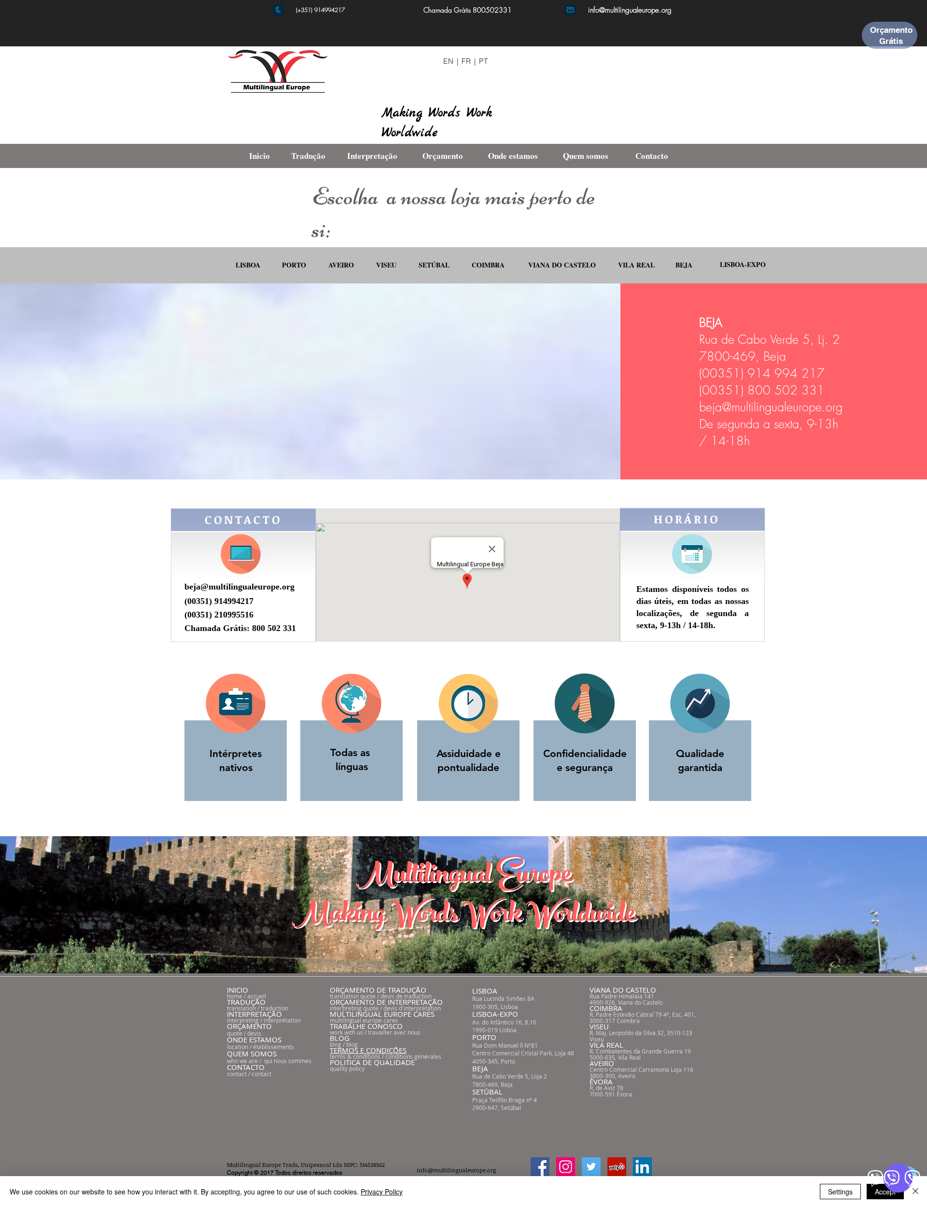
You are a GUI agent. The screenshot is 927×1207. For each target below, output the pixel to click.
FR (467, 61)
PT (484, 61)
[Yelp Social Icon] (616, 1166)
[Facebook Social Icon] (540, 1166)
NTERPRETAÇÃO (255, 1014)
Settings (840, 1191)
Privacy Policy (382, 1191)
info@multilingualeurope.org (630, 10)
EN (448, 61)
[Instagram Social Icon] (565, 1166)
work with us (346, 1032)
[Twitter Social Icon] (591, 1166)
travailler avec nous (394, 1032)
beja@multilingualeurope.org (771, 407)
